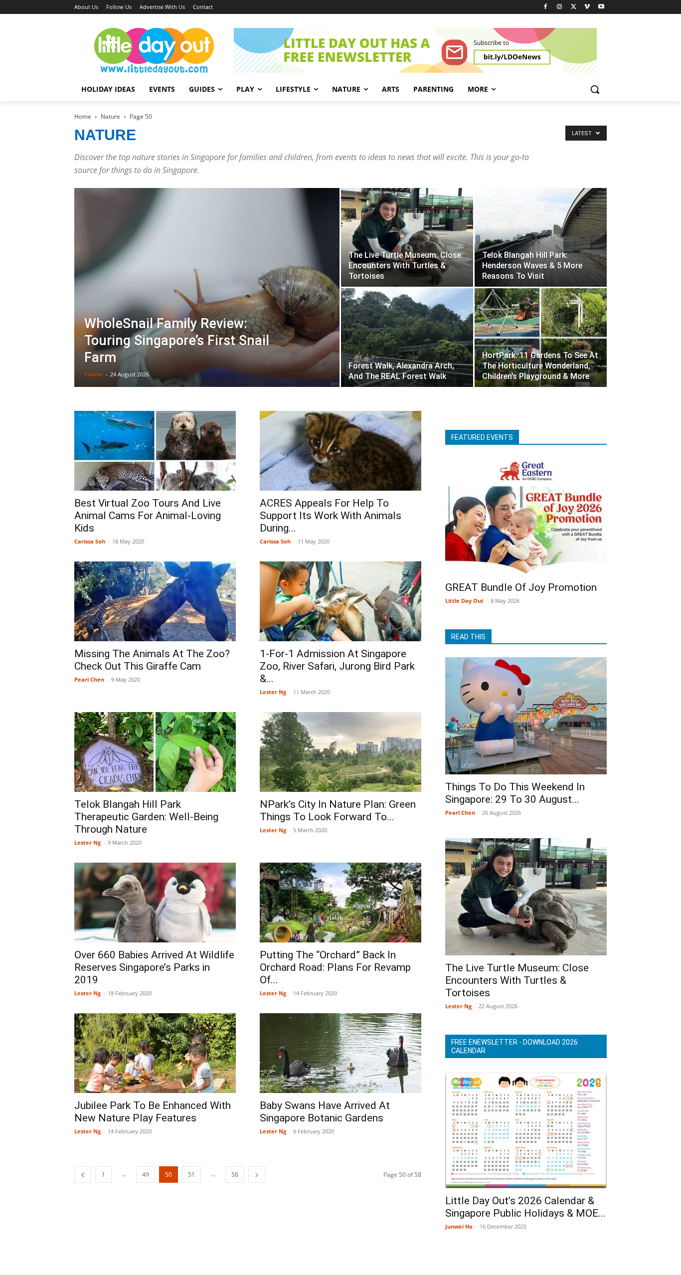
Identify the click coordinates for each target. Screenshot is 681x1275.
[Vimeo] (587, 7)
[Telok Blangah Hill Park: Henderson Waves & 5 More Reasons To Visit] (541, 237)
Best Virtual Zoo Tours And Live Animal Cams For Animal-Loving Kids (147, 515)
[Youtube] (601, 7)
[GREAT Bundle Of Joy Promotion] (526, 516)
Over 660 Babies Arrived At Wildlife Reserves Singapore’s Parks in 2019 (154, 967)
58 (234, 1174)
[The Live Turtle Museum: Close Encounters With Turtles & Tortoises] (407, 237)
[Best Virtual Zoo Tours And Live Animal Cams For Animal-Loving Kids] (155, 451)
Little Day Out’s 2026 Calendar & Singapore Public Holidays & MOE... (525, 1207)
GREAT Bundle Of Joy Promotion (521, 587)
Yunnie (93, 374)
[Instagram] (559, 7)
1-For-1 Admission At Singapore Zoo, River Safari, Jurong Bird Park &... (337, 666)
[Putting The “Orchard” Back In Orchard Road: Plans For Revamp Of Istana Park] (340, 902)
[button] (595, 89)
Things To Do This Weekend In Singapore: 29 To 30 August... (515, 793)
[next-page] (256, 1174)
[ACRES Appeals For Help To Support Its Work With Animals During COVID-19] (340, 451)
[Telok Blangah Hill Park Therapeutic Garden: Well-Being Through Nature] (155, 752)
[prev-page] (82, 1174)
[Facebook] (545, 7)
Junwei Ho (459, 1226)
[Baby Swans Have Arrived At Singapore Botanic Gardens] (340, 1053)
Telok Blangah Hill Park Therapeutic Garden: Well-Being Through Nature (146, 816)
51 (191, 1174)
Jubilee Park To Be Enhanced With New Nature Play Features (152, 1111)
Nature (110, 116)
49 (145, 1174)
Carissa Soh (89, 541)
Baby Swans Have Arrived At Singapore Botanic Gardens (325, 1111)
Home (82, 116)
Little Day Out (464, 600)
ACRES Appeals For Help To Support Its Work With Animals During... (330, 515)
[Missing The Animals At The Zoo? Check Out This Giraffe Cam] (155, 601)
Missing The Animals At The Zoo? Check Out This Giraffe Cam (152, 660)
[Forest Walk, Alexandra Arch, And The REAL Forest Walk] (407, 337)
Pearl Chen (89, 679)
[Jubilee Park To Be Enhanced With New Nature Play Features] (155, 1053)
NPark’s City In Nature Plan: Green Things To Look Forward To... (338, 810)
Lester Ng (273, 692)
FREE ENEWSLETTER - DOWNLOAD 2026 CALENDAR (514, 1046)
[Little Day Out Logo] (154, 50)
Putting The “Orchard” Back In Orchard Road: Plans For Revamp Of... (335, 967)
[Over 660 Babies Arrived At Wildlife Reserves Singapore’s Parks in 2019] (155, 902)
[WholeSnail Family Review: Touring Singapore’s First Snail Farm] (207, 291)
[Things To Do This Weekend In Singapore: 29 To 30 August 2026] (526, 715)
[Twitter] (573, 7)
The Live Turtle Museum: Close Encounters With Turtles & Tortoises (517, 980)
